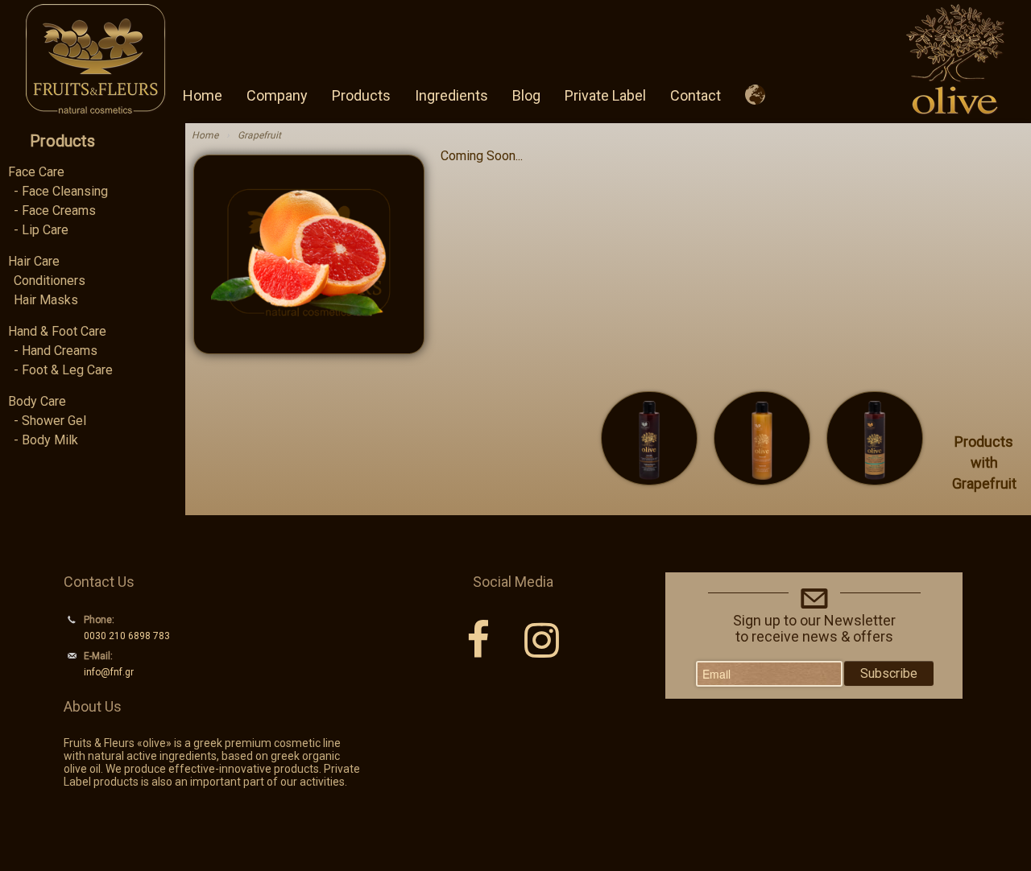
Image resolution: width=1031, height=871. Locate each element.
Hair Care (34, 261)
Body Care (37, 401)
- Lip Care (41, 229)
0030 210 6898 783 (127, 636)
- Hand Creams (55, 350)
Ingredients (451, 95)
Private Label (605, 95)
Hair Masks (46, 300)
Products (361, 95)
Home (202, 95)
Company (277, 95)
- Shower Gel (50, 420)
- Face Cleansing (61, 191)
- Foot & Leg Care (63, 370)
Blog (526, 95)
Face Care (36, 172)
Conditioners (49, 280)
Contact (695, 95)
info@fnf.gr (109, 672)
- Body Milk (46, 440)
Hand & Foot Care (57, 331)
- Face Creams (55, 210)
